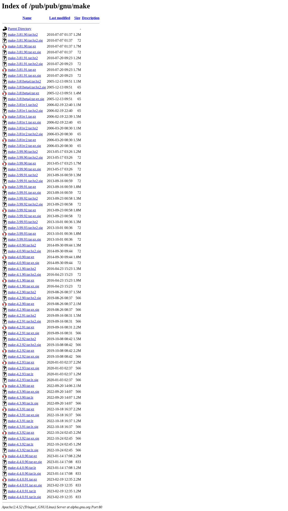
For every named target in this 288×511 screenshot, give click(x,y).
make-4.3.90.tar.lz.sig (23, 403)
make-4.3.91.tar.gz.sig (23, 415)
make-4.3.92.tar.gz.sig (23, 438)
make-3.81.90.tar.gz (22, 46)
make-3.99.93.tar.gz (22, 233)
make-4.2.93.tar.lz (20, 374)
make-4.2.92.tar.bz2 (22, 339)
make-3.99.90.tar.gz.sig (24, 169)
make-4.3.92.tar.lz (20, 444)
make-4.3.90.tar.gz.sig (23, 391)
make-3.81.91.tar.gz (22, 70)
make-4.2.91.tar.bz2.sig (24, 321)
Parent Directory (19, 29)
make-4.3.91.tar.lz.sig (23, 427)
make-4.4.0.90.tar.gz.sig (25, 462)
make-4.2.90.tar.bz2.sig (24, 298)
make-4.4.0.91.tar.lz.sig (24, 497)
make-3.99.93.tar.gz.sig (24, 239)
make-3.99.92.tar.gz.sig (24, 216)
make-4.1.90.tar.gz (21, 280)
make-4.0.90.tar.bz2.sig (24, 251)
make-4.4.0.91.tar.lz (22, 491)
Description (90, 18)
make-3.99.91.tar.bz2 (23, 175)
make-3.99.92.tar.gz (22, 210)
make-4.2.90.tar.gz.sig (23, 310)
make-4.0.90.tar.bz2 (22, 245)
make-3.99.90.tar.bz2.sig (25, 157)
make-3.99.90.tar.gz (22, 163)
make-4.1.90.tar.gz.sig (23, 286)
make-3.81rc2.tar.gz (22, 140)
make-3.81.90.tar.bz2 (23, 34)
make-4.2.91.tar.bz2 (22, 315)
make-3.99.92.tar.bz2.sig (25, 204)
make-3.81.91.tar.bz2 (23, 58)
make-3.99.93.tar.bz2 (23, 222)
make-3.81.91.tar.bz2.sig (25, 64)
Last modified (59, 18)
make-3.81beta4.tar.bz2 (24, 81)
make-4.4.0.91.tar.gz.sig (25, 485)
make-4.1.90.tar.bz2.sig (24, 274)
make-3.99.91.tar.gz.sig (24, 192)
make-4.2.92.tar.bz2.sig (24, 345)
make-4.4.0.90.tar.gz (22, 456)
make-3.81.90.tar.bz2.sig (25, 40)
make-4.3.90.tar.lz (20, 397)
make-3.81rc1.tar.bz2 (23, 105)
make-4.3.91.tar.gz (21, 409)
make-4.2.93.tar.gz (21, 362)
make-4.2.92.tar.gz (21, 351)
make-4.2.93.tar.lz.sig (23, 380)
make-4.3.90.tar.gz (21, 386)
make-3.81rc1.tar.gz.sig (24, 122)
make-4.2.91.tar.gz (21, 327)
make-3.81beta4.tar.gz (23, 93)
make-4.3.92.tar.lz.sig (23, 450)
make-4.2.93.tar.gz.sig (23, 368)
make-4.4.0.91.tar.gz (22, 479)
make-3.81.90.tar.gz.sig (24, 52)
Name (27, 18)
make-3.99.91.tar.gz (22, 187)
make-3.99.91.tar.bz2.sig (25, 181)
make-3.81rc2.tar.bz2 (23, 128)
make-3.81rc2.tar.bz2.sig (25, 134)
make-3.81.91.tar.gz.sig (24, 75)
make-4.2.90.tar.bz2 (22, 292)
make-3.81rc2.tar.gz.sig (24, 146)
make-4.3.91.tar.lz (20, 421)
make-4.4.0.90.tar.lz (22, 468)
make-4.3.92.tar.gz (21, 432)
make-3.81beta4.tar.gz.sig (26, 99)
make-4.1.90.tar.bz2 (22, 269)
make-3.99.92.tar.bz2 (23, 198)
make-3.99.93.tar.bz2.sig (25, 228)
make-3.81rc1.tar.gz (22, 116)
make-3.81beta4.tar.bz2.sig (27, 87)
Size (77, 18)
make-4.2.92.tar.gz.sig (23, 356)
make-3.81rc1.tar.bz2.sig (25, 111)
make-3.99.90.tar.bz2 (23, 152)
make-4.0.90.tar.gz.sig (23, 263)
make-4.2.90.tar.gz (21, 304)
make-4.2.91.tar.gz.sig (23, 333)
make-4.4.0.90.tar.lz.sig (24, 473)
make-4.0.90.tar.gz (21, 257)
